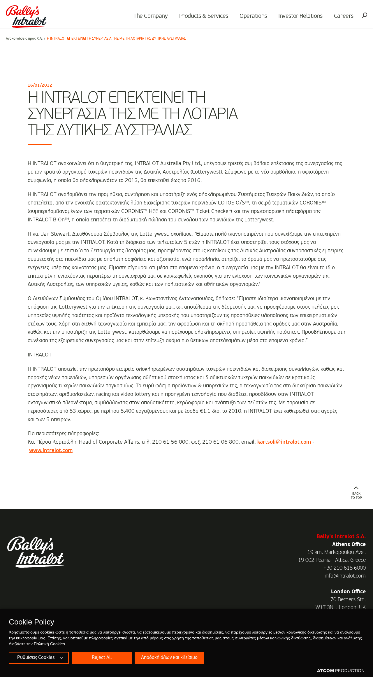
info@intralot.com (345, 576)
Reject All (102, 657)
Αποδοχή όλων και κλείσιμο (169, 657)
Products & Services (203, 16)
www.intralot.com (51, 450)
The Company (150, 16)
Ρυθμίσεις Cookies (35, 657)
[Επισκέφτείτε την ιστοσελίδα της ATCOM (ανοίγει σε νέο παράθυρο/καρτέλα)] (340, 671)
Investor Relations (300, 16)
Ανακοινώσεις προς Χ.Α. (24, 39)
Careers (343, 16)
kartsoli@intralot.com (284, 442)
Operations (253, 16)
